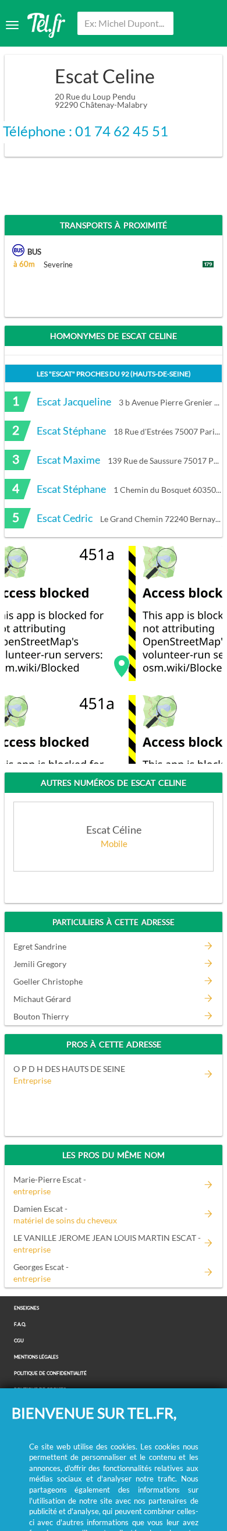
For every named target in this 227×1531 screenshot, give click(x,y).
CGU (19, 1340)
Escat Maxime (68, 459)
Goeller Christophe (48, 981)
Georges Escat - (41, 1272)
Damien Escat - (65, 1214)
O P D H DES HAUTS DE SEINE (69, 1069)
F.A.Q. (20, 1324)
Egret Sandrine (39, 946)
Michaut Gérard (42, 999)
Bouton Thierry (41, 1016)
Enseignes (26, 1308)
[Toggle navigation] (12, 25)
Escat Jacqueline (74, 401)
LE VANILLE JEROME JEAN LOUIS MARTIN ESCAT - (107, 1243)
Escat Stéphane (71, 430)
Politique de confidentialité (50, 1373)
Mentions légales (36, 1357)
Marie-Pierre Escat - (49, 1185)
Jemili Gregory (39, 964)
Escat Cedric (65, 517)
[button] (122, 666)
